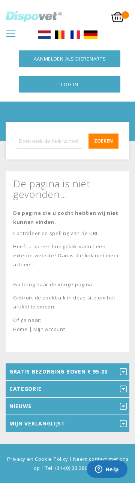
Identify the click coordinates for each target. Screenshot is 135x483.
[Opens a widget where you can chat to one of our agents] (107, 469)
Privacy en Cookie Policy (37, 459)
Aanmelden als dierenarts (70, 58)
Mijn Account (49, 329)
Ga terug (24, 284)
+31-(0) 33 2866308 (76, 468)
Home (20, 329)
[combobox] (67, 141)
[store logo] (34, 16)
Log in (69, 84)
